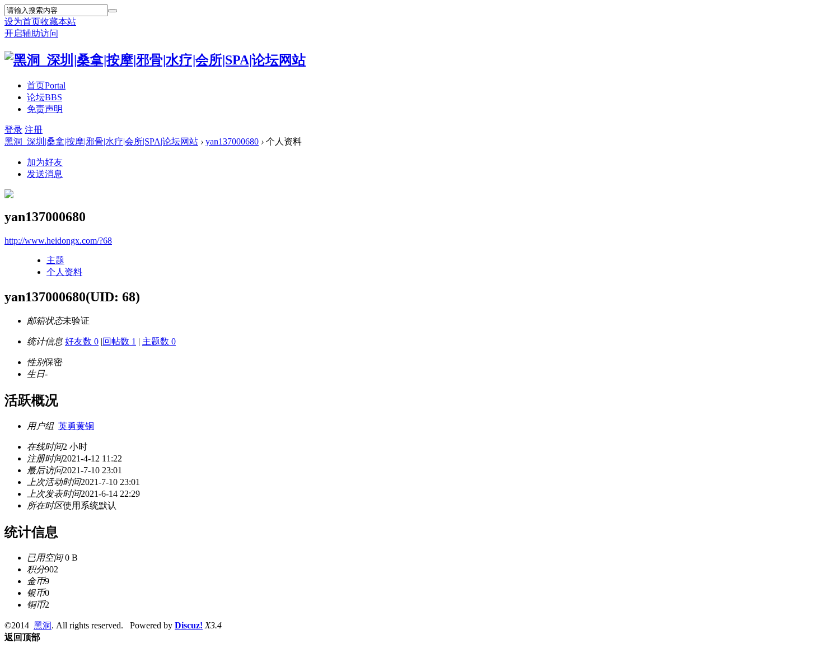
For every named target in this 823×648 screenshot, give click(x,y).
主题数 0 (159, 341)
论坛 (44, 97)
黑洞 (43, 625)
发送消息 (45, 174)
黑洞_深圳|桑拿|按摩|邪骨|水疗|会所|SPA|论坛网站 (101, 141)
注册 (34, 129)
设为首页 (22, 21)
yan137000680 (232, 141)
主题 (55, 260)
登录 (13, 129)
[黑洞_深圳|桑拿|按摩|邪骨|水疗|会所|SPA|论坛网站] (155, 60)
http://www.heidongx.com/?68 (58, 240)
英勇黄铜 (76, 426)
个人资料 (64, 272)
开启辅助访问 (31, 33)
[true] (112, 10)
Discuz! (189, 625)
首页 (46, 85)
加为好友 (45, 162)
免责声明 (45, 109)
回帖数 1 (119, 341)
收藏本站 (58, 21)
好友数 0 (82, 341)
